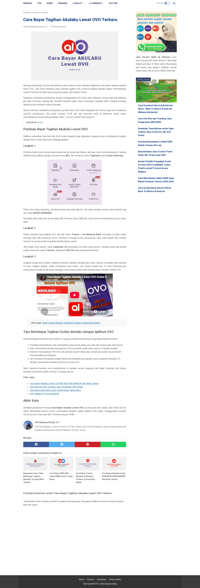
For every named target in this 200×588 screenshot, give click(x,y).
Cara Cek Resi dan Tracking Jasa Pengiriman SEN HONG (56, 387)
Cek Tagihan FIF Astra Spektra (44, 393)
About (81, 579)
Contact (90, 579)
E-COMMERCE (95, 3)
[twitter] (62, 444)
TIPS (39, 3)
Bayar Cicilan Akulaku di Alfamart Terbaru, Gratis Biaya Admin (71, 323)
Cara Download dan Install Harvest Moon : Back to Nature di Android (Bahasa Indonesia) (155, 108)
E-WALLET (77, 3)
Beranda (27, 3)
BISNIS (50, 3)
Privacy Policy (115, 579)
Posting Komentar (59, 27)
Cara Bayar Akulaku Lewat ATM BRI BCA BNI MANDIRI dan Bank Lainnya (64, 383)
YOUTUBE (113, 3)
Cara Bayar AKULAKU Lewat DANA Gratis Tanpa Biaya (55, 390)
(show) (40, 122)
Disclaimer (101, 579)
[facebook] (36, 444)
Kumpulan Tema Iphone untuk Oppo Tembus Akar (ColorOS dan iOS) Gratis (156, 132)
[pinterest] (87, 444)
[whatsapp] (113, 444)
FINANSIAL (63, 3)
